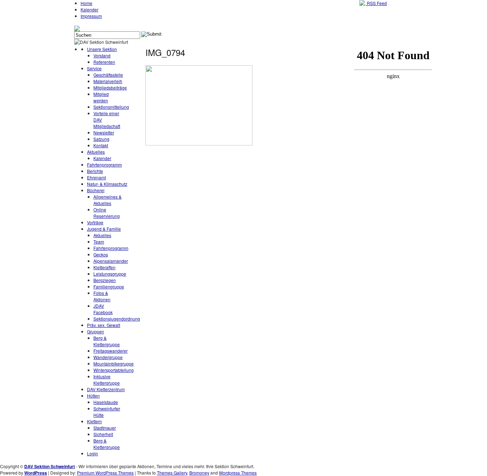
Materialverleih (107, 81)
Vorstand (102, 55)
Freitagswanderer (110, 351)
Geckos (100, 254)
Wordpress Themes (238, 473)
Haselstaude (105, 402)
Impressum (91, 16)
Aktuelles (96, 152)
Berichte (95, 171)
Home (86, 3)
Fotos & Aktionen (102, 296)
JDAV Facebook (103, 309)
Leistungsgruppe (109, 274)
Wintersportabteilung (113, 370)
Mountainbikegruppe (113, 363)
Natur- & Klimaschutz (107, 184)
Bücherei (95, 190)
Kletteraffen (104, 267)
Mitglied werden (101, 97)
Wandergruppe (108, 357)
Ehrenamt (96, 177)
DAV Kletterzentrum (106, 389)
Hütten (93, 396)
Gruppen (95, 331)
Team (98, 242)
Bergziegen (104, 280)
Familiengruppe (108, 286)
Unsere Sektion (102, 49)
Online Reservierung (106, 212)
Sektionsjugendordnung (116, 319)
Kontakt (100, 145)
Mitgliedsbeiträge (110, 88)
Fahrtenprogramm (104, 165)
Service (94, 68)
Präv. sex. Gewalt (103, 325)
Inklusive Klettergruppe (106, 379)
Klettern (94, 421)
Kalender (89, 9)
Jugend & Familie (104, 229)
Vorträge (95, 222)
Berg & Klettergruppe (106, 341)
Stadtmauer (104, 428)
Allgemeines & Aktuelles (107, 200)
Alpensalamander (110, 261)
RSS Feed (376, 3)
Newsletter (103, 132)
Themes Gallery (172, 473)
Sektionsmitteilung (111, 107)
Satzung (101, 139)
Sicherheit (103, 434)
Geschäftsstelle (108, 75)
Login (92, 453)
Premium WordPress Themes (105, 473)
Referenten (104, 62)
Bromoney (199, 473)
